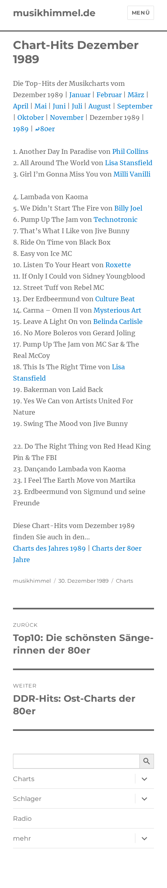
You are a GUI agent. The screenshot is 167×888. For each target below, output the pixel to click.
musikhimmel (32, 580)
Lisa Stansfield (128, 163)
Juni (59, 106)
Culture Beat (115, 299)
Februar (109, 95)
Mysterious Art (117, 310)
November (67, 117)
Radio (22, 818)
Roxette (118, 265)
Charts (124, 580)
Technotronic (115, 219)
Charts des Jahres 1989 (49, 548)
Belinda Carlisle (118, 321)
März (136, 95)
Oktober (30, 117)
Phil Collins (130, 151)
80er (45, 129)
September (134, 106)
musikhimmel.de (54, 13)
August (99, 106)
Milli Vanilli (131, 174)
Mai (40, 106)
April (20, 106)
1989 (21, 129)
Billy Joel (128, 208)
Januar (79, 95)
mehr (22, 838)
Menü (141, 12)
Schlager (27, 799)
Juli (77, 106)
